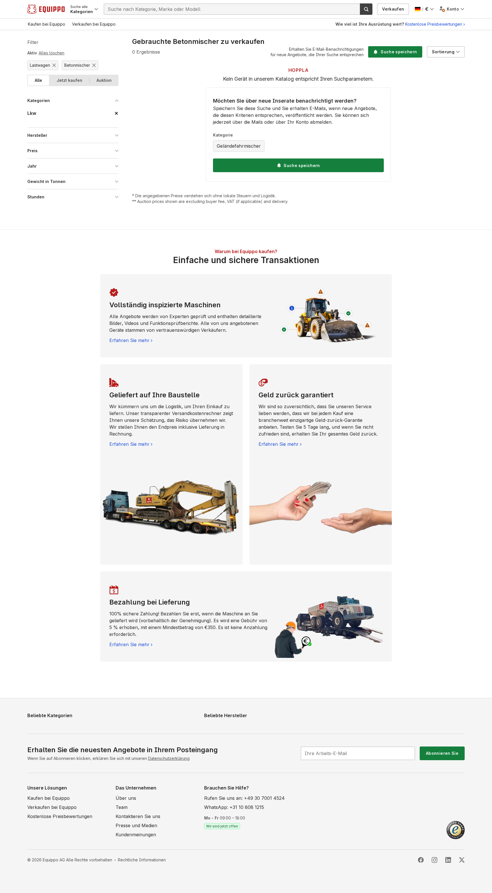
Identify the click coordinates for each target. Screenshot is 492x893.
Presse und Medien (136, 825)
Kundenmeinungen (136, 834)
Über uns (126, 798)
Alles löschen (51, 52)
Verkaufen (393, 9)
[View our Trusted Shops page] (455, 829)
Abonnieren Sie (442, 753)
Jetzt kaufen (69, 80)
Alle (38, 80)
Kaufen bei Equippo (48, 798)
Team (122, 807)
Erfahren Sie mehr (129, 340)
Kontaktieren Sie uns (138, 816)
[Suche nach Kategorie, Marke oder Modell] (366, 9)
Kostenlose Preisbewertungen (433, 24)
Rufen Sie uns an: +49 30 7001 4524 (244, 798)
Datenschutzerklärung (169, 758)
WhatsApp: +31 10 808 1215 (234, 807)
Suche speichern (302, 165)
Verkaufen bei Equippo (52, 807)
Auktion (104, 80)
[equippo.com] (46, 9)
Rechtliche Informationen (142, 859)
